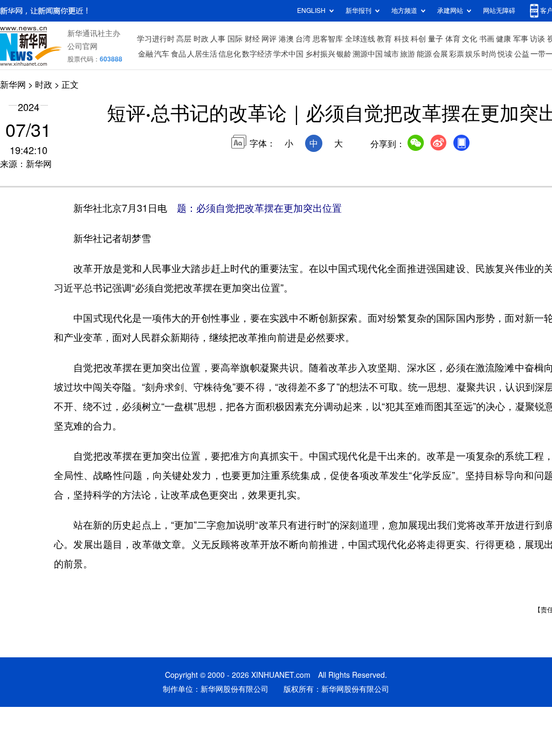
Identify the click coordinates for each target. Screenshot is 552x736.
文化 (469, 39)
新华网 (13, 84)
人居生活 (202, 54)
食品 (178, 54)
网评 (269, 39)
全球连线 (360, 39)
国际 (235, 39)
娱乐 (472, 54)
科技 (401, 39)
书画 (486, 39)
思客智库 (328, 39)
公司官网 (82, 46)
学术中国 (288, 54)
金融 (145, 54)
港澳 (286, 39)
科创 (418, 39)
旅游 (407, 54)
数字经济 (257, 54)
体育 (452, 39)
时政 (201, 39)
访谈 (537, 39)
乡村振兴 (320, 54)
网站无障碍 (499, 10)
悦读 (505, 54)
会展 (440, 54)
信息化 (229, 54)
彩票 (456, 54)
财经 (252, 39)
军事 (520, 39)
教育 (384, 39)
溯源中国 (368, 54)
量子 (435, 39)
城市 (391, 54)
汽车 (161, 54)
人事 (217, 39)
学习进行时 (156, 39)
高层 (183, 39)
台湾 (302, 39)
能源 (424, 54)
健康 (503, 39)
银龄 (343, 54)
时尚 (488, 54)
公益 (521, 54)
